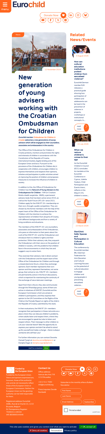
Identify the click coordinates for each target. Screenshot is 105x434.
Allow (46, 348)
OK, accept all (88, 426)
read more (79, 127)
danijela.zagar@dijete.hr (42, 343)
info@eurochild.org (45, 384)
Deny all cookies (39, 430)
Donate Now (51, 15)
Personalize (56, 430)
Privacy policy (70, 430)
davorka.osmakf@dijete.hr (42, 340)
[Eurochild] (29, 4)
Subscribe (89, 402)
